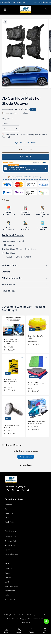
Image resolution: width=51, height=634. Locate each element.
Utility (7, 595)
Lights (7, 582)
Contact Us (9, 513)
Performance (10, 590)
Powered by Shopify (28, 615)
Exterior (8, 573)
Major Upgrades (11, 586)
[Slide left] (20, 93)
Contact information (39, 619)
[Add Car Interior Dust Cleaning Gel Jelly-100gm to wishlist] (22, 318)
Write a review (26, 456)
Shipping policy (25, 619)
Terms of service (12, 619)
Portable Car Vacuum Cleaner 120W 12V (36, 422)
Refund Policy (10, 545)
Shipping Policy (11, 541)
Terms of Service (11, 554)
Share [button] (6, 200)
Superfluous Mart (16, 615)
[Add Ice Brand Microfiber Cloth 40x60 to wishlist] (46, 357)
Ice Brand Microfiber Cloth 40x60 (36, 384)
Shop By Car (10, 599)
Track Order (10, 522)
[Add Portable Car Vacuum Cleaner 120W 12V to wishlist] (46, 398)
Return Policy (10, 550)
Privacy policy (42, 615)
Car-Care (8, 568)
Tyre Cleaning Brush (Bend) (12, 426)
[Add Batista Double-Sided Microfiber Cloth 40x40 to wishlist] (22, 357)
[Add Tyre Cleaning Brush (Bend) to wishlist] (22, 398)
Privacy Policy (10, 536)
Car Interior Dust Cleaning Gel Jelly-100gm (11, 341)
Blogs (7, 509)
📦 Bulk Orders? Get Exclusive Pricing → (25, 176)
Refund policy (26, 622)
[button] (5, 9)
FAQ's (7, 518)
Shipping (5, 113)
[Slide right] (31, 93)
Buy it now (25, 156)
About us (8, 504)
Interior (8, 577)
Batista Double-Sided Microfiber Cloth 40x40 (13, 382)
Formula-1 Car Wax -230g (35, 337)
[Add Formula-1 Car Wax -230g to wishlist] (46, 318)
